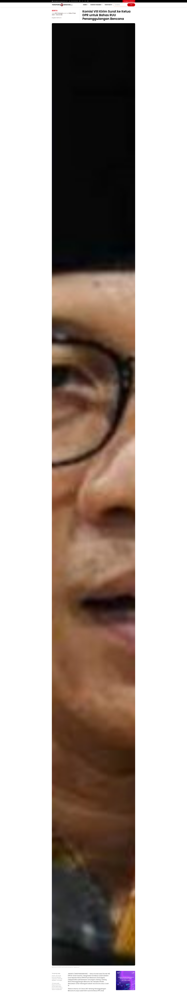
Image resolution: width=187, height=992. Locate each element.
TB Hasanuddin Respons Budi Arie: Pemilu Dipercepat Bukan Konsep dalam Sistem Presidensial (57, 986)
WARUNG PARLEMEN (95, 4)
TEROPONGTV (108, 4)
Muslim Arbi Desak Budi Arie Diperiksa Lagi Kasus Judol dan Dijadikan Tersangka (57, 978)
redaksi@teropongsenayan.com (60, 1)
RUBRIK (85, 4)
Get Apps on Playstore (129, 1)
